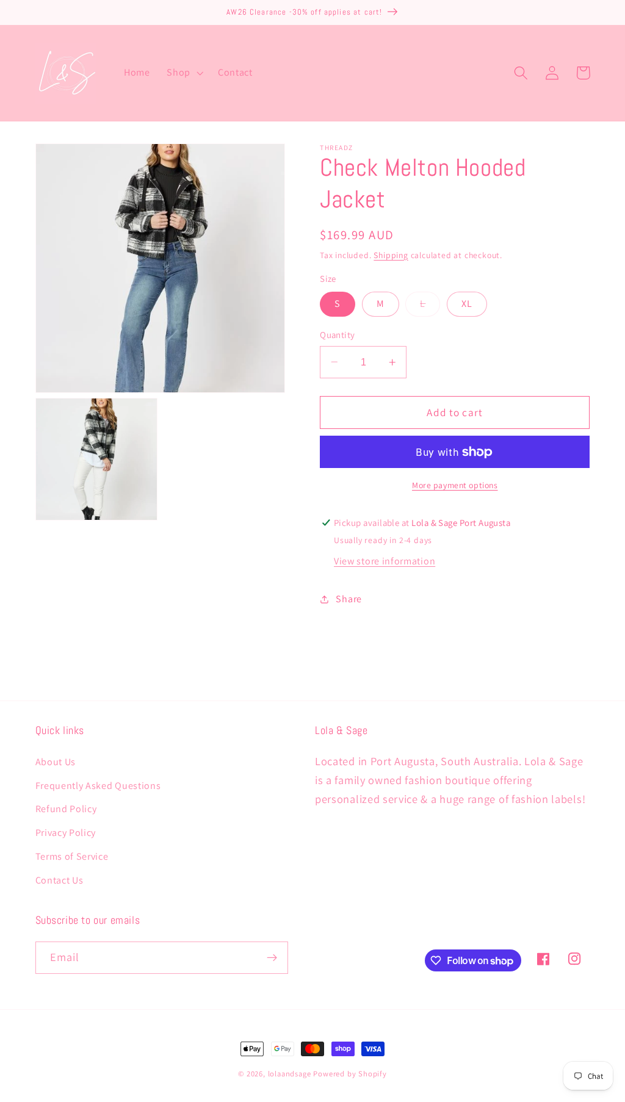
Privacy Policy (65, 832)
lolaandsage (289, 1073)
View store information (384, 561)
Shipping (391, 255)
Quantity (337, 334)
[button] (183, 73)
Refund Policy (66, 808)
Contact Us (59, 880)
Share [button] (348, 598)
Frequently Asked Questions (98, 785)
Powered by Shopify (350, 1073)
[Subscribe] (271, 958)
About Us (55, 761)
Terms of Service (72, 856)
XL (466, 303)
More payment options (455, 485)
